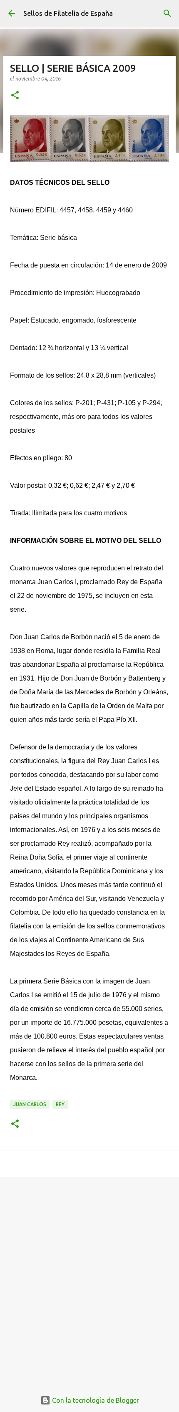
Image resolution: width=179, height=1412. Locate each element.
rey (60, 1104)
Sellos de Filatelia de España (68, 13)
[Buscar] (167, 13)
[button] (15, 95)
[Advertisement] (89, 1279)
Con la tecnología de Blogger (94, 1400)
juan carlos (29, 1104)
